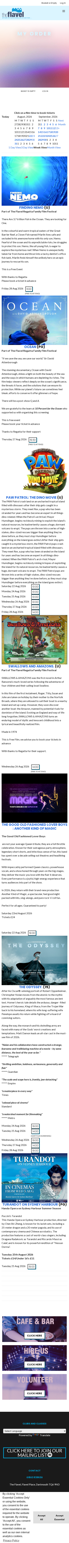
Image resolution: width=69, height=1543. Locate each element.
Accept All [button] (41, 1517)
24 (15, 139)
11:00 (28, 289)
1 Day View (15, 147)
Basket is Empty (49, 3)
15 (42, 131)
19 (53, 131)
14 (39, 131)
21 (39, 135)
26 (21, 139)
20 (56, 131)
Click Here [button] (34, 1335)
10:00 (35, 587)
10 (48, 128)
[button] (64, 11)
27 (24, 139)
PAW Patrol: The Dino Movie (31, 497)
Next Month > (62, 124)
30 (33, 139)
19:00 (35, 1126)
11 (50, 128)
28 (27, 139)
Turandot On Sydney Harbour (30, 1204)
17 (48, 131)
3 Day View (27, 147)
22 (30, 135)
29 (30, 139)
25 (18, 139)
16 (45, 131)
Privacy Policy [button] (11, 1540)
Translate (45, 1435)
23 (33, 135)
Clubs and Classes (34, 1423)
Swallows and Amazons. (31, 666)
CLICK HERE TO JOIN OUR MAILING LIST (34, 1453)
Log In (63, 3)
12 (53, 128)
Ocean (30, 346)
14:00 (35, 612)
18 (50, 131)
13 (56, 128)
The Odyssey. (30, 987)
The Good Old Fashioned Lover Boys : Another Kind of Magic (34, 826)
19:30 (33, 440)
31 (15, 143)
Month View (54, 147)
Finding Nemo (31, 207)
